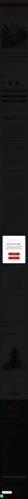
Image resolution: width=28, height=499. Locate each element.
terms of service (19, 248)
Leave (14, 258)
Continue (14, 254)
